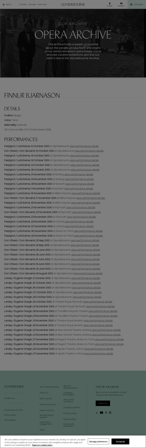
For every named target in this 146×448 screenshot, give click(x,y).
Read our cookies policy (42, 445)
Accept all (120, 441)
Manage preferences (98, 441)
